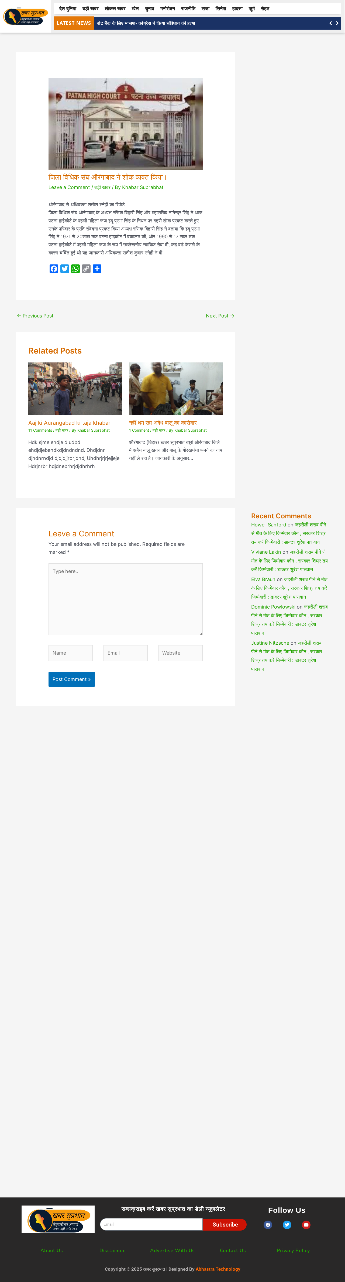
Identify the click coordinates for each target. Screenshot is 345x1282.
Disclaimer (112, 1250)
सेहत (265, 8)
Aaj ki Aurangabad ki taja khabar (69, 423)
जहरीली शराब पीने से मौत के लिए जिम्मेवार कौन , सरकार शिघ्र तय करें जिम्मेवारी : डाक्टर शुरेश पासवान (288, 533)
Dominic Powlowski (273, 607)
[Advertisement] (290, 265)
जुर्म (252, 8)
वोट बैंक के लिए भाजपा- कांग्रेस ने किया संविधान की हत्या (146, 23)
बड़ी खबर (90, 8)
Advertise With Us (172, 1250)
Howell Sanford (268, 525)
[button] (337, 23)
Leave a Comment (69, 187)
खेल (135, 8)
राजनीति (188, 8)
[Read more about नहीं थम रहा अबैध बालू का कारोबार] (176, 388)
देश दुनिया (67, 8)
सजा (205, 8)
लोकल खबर (115, 8)
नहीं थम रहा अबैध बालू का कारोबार (163, 423)
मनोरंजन (167, 8)
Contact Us (233, 1250)
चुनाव (149, 8)
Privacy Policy (293, 1250)
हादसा (237, 8)
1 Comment (139, 430)
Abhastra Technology (218, 1269)
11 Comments (40, 430)
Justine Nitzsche (270, 643)
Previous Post (35, 316)
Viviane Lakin (266, 552)
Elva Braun (263, 579)
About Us (51, 1250)
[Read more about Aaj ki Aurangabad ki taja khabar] (75, 388)
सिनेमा (221, 8)
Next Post (220, 316)
